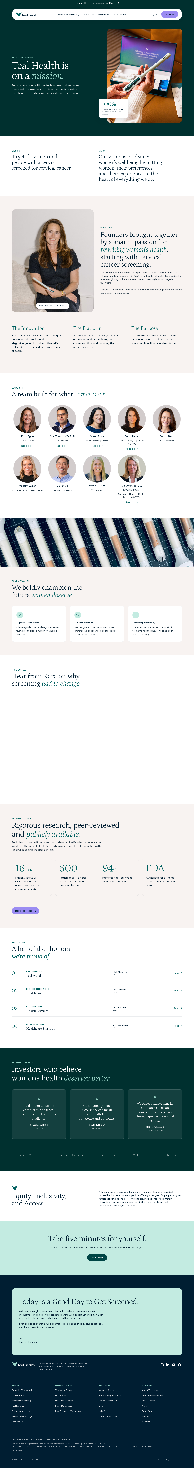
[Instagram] (162, 1365)
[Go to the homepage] (23, 1364)
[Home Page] (27, 14)
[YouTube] (174, 1365)
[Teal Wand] (97, 974)
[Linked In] (168, 1365)
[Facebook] (179, 1365)
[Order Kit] (169, 14)
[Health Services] (97, 1009)
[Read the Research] (25, 910)
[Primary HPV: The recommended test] (97, 3)
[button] (69, 14)
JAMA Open (149, 1446)
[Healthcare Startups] (97, 1027)
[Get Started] (97, 1257)
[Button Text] (27, 428)
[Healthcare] (97, 992)
